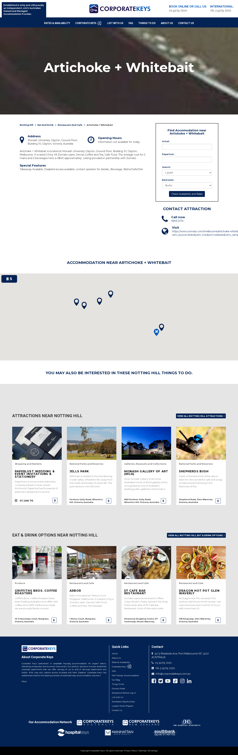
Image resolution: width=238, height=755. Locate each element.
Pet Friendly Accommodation (125, 675)
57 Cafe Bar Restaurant (135, 592)
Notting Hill (26, 125)
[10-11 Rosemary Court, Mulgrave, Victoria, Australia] (54, 620)
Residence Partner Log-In (124, 693)
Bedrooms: (168, 180)
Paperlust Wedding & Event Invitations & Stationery (35, 474)
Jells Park (79, 471)
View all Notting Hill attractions (200, 416)
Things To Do (147, 23)
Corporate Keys (86, 23)
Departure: (168, 154)
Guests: (166, 167)
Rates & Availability (57, 23)
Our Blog (116, 680)
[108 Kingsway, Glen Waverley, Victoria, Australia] (218, 620)
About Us (167, 23)
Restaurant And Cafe (70, 125)
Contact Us (186, 23)
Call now (178, 217)
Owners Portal (118, 688)
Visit (175, 227)
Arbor (75, 590)
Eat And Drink (45, 125)
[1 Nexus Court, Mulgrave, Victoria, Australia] (108, 620)
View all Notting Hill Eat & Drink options (195, 535)
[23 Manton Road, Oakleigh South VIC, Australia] (55, 500)
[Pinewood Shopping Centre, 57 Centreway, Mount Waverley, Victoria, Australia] (163, 620)
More (24, 681)
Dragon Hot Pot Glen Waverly (199, 592)
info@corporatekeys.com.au (173, 673)
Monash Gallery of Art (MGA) (146, 473)
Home (115, 653)
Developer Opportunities (123, 701)
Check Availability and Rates (187, 194)
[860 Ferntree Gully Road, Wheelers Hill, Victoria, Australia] (163, 500)
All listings (153, 750)
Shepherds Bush (194, 471)
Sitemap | (143, 750)
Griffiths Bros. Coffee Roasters (36, 592)
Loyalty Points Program (122, 706)
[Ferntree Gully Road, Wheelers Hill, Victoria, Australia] (108, 500)
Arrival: (166, 141)
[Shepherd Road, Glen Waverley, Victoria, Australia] (218, 500)
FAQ (131, 23)
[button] (161, 327)
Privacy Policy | (131, 750)
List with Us (117, 697)
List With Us (115, 23)
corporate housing (62, 663)
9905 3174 (177, 220)
